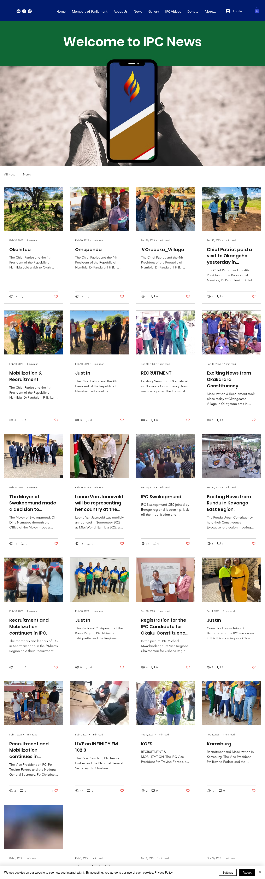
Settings (228, 872)
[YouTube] (18, 11)
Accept (247, 872)
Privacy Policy (164, 872)
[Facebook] (24, 11)
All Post (9, 174)
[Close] (260, 872)
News (27, 174)
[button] (256, 10)
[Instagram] (30, 11)
